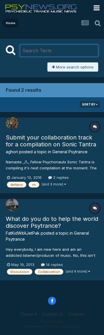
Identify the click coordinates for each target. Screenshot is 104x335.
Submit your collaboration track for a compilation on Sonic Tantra (51, 141)
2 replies (60, 177)
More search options (74, 67)
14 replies (54, 264)
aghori (12, 151)
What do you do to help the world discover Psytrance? (52, 222)
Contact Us (52, 314)
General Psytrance (70, 151)
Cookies (76, 314)
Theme (27, 314)
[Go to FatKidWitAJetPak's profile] (12, 204)
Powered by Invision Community (52, 326)
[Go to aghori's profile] (12, 123)
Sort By (89, 104)
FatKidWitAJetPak (23, 233)
